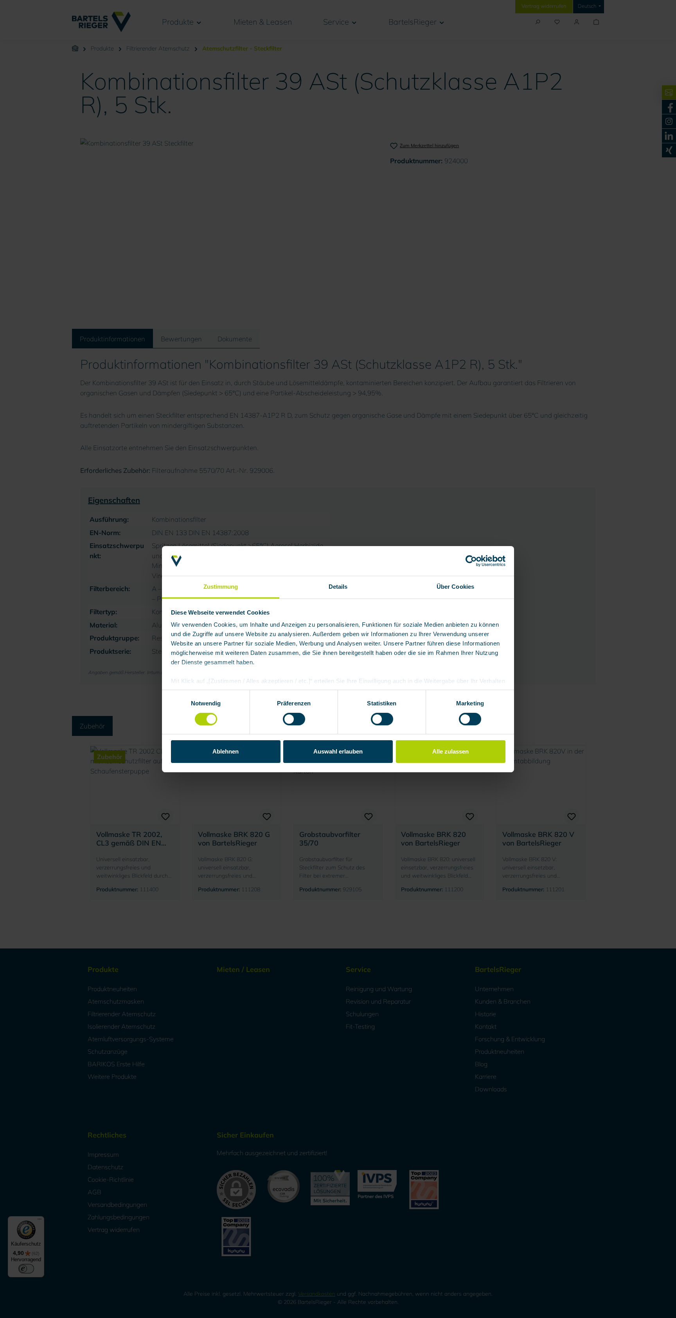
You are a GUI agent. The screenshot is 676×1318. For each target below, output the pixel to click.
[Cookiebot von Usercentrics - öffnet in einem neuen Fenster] (471, 561)
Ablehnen (225, 751)
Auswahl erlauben (338, 751)
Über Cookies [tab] (455, 586)
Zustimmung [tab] (220, 586)
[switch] (294, 719)
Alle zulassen (450, 751)
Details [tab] (338, 586)
